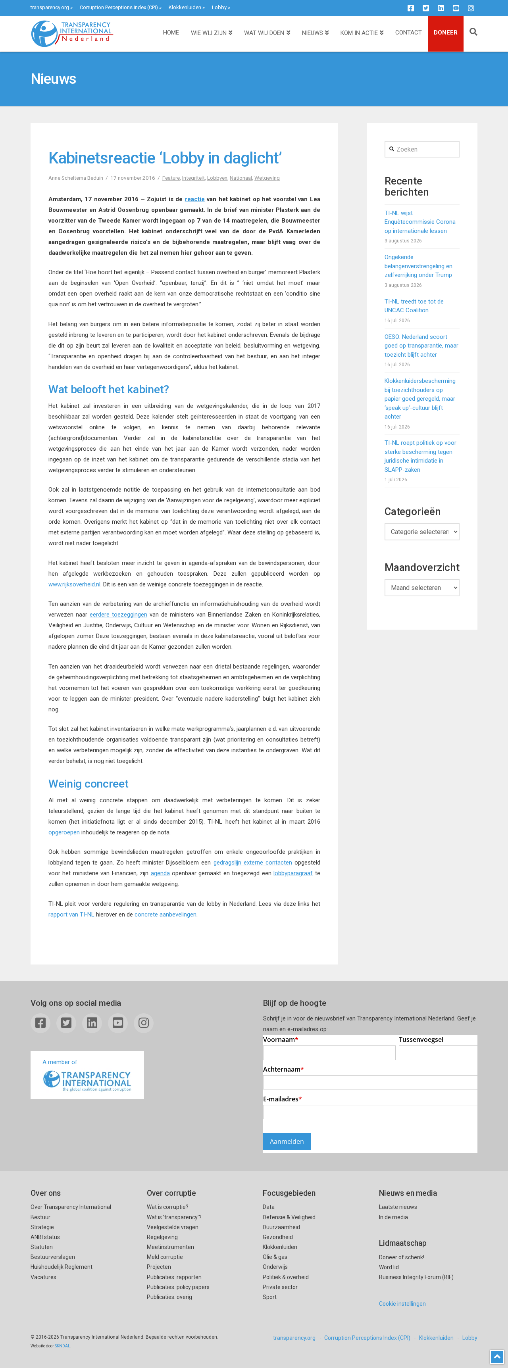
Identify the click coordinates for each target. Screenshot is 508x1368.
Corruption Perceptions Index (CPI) (119, 7)
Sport (270, 1297)
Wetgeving (267, 178)
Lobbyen (217, 178)
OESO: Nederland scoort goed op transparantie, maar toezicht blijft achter (421, 345)
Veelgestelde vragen (172, 1227)
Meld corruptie (165, 1257)
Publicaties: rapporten (174, 1277)
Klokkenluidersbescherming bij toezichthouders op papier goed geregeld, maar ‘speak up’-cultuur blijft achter (420, 398)
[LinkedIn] (441, 8)
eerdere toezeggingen (118, 614)
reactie (195, 199)
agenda (160, 873)
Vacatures (43, 1277)
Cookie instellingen (402, 1304)
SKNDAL (62, 1346)
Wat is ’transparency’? (174, 1217)
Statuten (42, 1247)
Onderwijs (275, 1267)
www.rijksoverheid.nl (74, 584)
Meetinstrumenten (170, 1247)
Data (269, 1207)
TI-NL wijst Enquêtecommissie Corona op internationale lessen (420, 221)
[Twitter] (425, 8)
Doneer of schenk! (401, 1257)
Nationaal (241, 178)
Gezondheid (278, 1237)
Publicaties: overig (169, 1297)
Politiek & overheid (286, 1277)
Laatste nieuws (398, 1207)
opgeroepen (64, 832)
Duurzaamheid (281, 1227)
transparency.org (50, 7)
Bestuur (40, 1217)
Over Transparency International (71, 1207)
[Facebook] (410, 8)
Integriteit (193, 178)
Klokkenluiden (185, 7)
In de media (393, 1217)
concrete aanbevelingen (165, 914)
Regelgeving (162, 1237)
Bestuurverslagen (53, 1257)
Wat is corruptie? (168, 1207)
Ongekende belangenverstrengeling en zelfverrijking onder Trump (418, 266)
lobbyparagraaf (293, 873)
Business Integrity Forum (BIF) (416, 1277)
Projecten (159, 1267)
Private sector (280, 1287)
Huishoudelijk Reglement (61, 1267)
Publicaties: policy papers (178, 1287)
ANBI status (45, 1237)
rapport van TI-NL (71, 914)
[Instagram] (471, 8)
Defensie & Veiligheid (289, 1217)
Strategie (42, 1227)
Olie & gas (275, 1257)
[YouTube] (456, 8)
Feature (171, 178)
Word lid (389, 1267)
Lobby (219, 7)
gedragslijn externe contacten (253, 862)
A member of (59, 1062)
